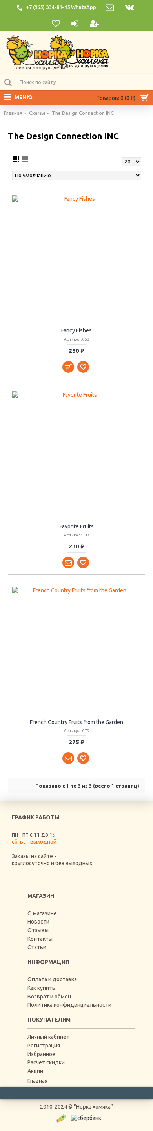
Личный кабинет (48, 1037)
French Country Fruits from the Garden (76, 722)
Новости (38, 922)
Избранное (41, 1054)
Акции (35, 1071)
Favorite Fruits (77, 526)
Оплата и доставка (52, 979)
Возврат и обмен (49, 996)
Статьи (36, 947)
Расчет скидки (46, 1062)
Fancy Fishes (76, 330)
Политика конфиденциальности (69, 1005)
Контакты (40, 939)
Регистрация (43, 1045)
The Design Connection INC (83, 113)
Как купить (41, 988)
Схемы (37, 113)
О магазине (42, 913)
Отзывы (38, 930)
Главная (13, 113)
